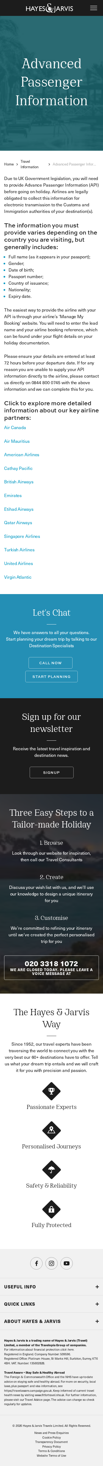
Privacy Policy (51, 1446)
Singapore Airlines (22, 536)
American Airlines (21, 454)
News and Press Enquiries (51, 1433)
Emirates (13, 495)
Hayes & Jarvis (49, 8)
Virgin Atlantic (18, 577)
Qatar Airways (18, 522)
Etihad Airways (19, 509)
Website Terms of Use (51, 1455)
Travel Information (29, 164)
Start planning (51, 676)
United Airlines (18, 563)
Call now (50, 662)
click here (67, 1349)
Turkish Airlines (19, 549)
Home (9, 164)
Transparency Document (51, 1442)
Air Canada (15, 427)
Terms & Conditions (51, 1451)
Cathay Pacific (18, 468)
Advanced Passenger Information (76, 164)
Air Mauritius (17, 441)
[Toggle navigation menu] (94, 8)
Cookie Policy (51, 1437)
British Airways (19, 481)
